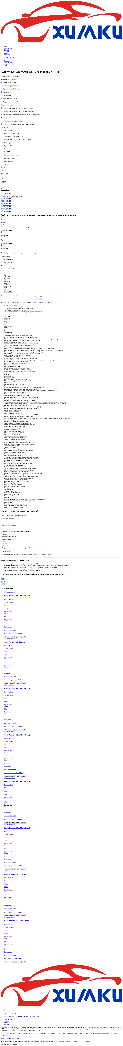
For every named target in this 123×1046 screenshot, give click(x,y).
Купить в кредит (5, 196)
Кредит (6, 50)
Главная (6, 46)
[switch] (1, 219)
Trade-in (6, 51)
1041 (5, 67)
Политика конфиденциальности (10, 1038)
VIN (15, 76)
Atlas (5, 65)
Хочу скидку (38, 299)
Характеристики (5, 76)
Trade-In (6, 1021)
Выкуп (6, 53)
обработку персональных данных (42, 302)
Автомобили (8, 48)
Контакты (7, 54)
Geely (6, 64)
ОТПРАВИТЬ (6, 551)
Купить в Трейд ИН (17, 196)
